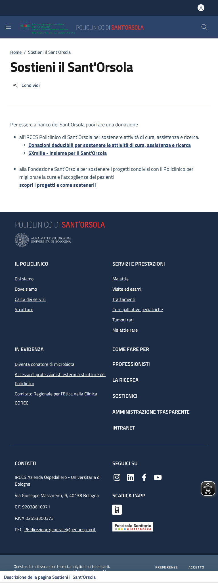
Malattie (120, 278)
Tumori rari (123, 319)
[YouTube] (157, 476)
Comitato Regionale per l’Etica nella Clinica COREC (56, 398)
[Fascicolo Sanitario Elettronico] (132, 526)
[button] (204, 27)
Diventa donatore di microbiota (44, 364)
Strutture (24, 309)
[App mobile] (116, 509)
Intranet (123, 428)
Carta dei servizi (30, 299)
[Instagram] (116, 476)
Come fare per (130, 349)
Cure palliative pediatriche (137, 309)
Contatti (26, 463)
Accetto (196, 567)
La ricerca (125, 380)
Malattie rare (125, 330)
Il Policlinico (31, 264)
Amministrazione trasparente (151, 412)
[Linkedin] (130, 476)
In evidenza (29, 349)
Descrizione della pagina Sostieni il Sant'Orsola (50, 577)
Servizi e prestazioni (138, 264)
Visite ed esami (126, 289)
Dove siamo (26, 289)
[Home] (98, 27)
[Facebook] (144, 476)
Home (16, 52)
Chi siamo (24, 278)
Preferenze (166, 567)
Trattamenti (123, 299)
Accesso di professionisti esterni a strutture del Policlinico (60, 379)
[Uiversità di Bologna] (109, 240)
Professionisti (131, 364)
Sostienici (124, 396)
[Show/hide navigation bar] (8, 26)
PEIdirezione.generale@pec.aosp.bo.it (60, 529)
